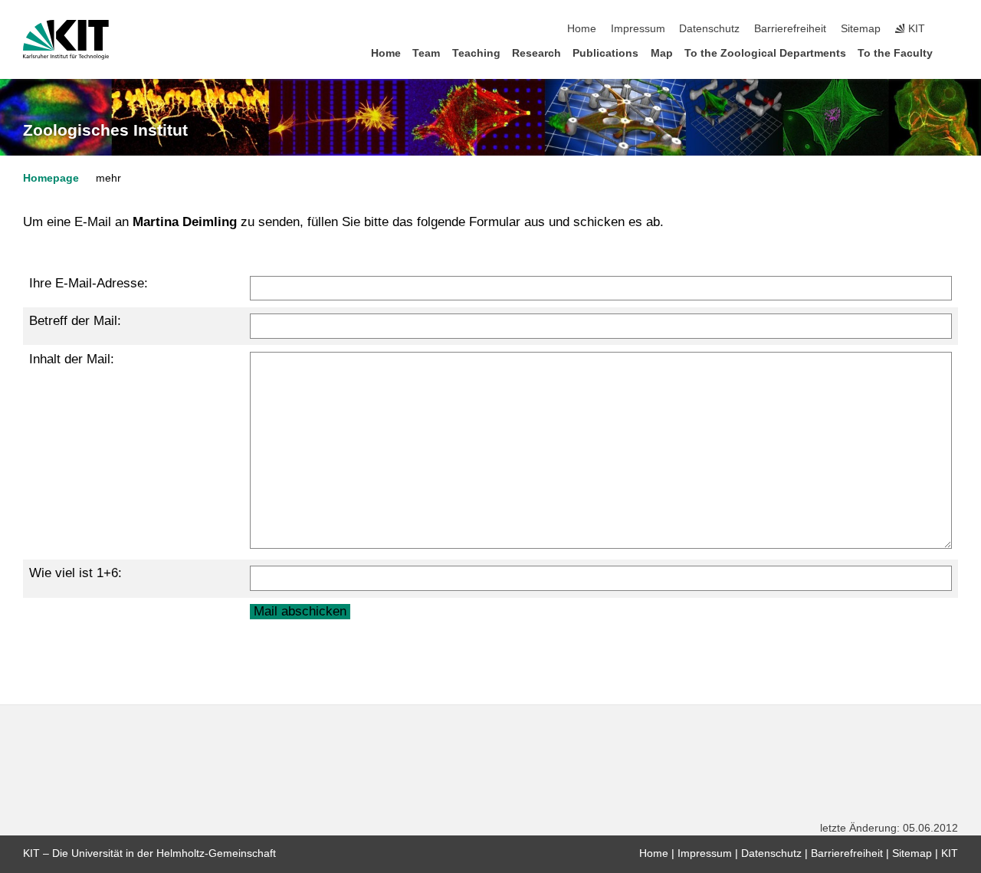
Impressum (638, 28)
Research (536, 53)
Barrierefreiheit (790, 28)
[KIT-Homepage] (66, 40)
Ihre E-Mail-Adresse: (88, 283)
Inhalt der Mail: (71, 359)
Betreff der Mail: (75, 320)
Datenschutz (709, 28)
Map (662, 53)
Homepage (51, 178)
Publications (605, 53)
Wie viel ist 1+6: (75, 573)
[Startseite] (953, 52)
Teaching (476, 53)
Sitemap (861, 28)
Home (581, 28)
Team (426, 53)
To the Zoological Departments (765, 53)
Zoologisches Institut (105, 130)
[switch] (953, 29)
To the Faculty (895, 53)
